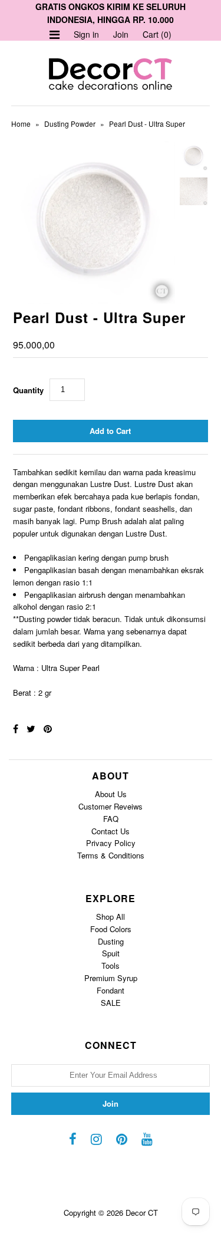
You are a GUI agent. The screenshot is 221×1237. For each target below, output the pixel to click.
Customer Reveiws (110, 806)
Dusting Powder (69, 124)
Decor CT (142, 1212)
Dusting (111, 941)
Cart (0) (157, 34)
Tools (110, 965)
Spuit (111, 953)
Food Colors (110, 929)
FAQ (110, 818)
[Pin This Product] (48, 728)
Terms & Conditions (110, 855)
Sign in (86, 34)
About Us (111, 794)
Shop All (110, 916)
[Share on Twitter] (31, 728)
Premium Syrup (110, 977)
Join (120, 34)
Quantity (28, 390)
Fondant (110, 990)
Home (21, 124)
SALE (111, 1002)
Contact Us (110, 831)
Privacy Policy (111, 842)
